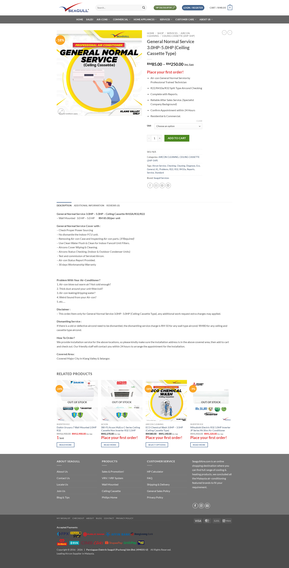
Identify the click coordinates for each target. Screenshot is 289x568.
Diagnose (190, 165)
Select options (156, 445)
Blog (99, 518)
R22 (171, 169)
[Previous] (56, 417)
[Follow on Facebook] (195, 505)
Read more (65, 445)
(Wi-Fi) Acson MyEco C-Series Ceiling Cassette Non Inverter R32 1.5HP (120, 429)
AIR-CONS (102, 19)
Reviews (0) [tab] (113, 205)
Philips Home (109, 497)
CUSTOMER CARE (184, 19)
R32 (176, 169)
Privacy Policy (155, 497)
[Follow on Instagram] (201, 505)
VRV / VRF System (112, 478)
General (151, 169)
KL (157, 169)
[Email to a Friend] (156, 185)
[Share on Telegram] (168, 185)
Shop (160, 33)
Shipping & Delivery (158, 484)
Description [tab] (64, 205)
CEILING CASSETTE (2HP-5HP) (178, 36)
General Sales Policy (158, 491)
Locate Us (62, 484)
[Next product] (224, 32)
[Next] (231, 417)
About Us (62, 471)
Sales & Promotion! (113, 471)
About (90, 518)
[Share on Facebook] (150, 185)
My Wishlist (63, 518)
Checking (171, 165)
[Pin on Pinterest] (162, 185)
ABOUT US (205, 19)
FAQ (149, 478)
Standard (159, 172)
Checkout (78, 518)
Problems (163, 169)
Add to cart (177, 138)
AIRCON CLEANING (169, 157)
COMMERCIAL (120, 19)
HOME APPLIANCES (144, 19)
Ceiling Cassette (111, 491)
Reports (191, 169)
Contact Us (63, 478)
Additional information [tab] (89, 205)
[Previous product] (229, 32)
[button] (193, 8)
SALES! (89, 19)
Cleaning (181, 165)
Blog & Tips (63, 497)
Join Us (61, 491)
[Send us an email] (207, 505)
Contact (109, 518)
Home (150, 33)
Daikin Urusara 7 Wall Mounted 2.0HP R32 (77, 429)
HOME (79, 19)
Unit (149, 126)
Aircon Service (159, 165)
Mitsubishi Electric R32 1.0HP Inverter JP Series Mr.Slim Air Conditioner (210, 429)
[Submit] (144, 8)
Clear (199, 121)
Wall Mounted (110, 484)
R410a (182, 169)
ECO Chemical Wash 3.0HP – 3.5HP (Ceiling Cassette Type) (164, 429)
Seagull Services (161, 178)
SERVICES (165, 19)
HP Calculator (155, 471)
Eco (198, 165)
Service (150, 172)
